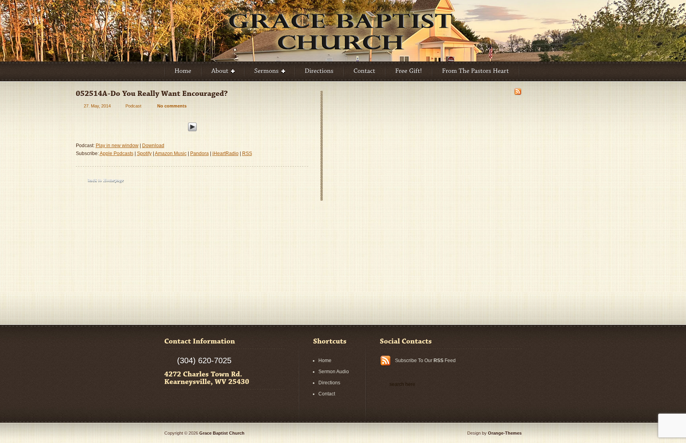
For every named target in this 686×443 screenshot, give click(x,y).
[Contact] (364, 71)
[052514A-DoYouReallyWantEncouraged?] (152, 93)
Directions (329, 382)
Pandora (199, 153)
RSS (247, 153)
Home (324, 360)
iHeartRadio (225, 153)
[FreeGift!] (409, 71)
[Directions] (319, 71)
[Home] (183, 71)
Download (153, 145)
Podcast (133, 106)
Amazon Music (171, 153)
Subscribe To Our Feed (425, 360)
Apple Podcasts (116, 153)
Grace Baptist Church (222, 433)
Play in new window (117, 145)
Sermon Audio (333, 371)
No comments (172, 106)
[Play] (192, 125)
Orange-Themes (505, 433)
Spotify (144, 153)
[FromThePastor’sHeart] (476, 71)
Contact (326, 394)
